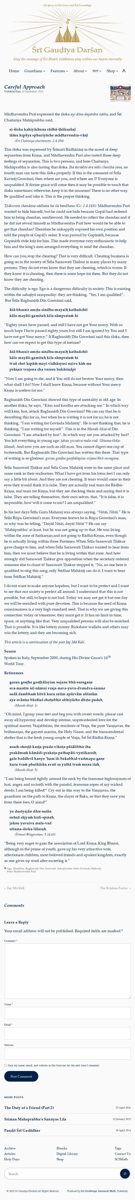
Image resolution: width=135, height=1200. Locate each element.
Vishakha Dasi (12, 91)
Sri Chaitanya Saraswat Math (98, 1191)
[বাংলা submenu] (100, 71)
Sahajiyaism (64, 868)
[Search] (125, 1174)
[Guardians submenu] (44, 71)
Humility (18, 868)
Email (8, 1024)
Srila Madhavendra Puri (21, 871)
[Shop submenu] (117, 71)
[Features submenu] (67, 71)
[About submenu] (86, 71)
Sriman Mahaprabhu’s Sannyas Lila (35, 1119)
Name (8, 1004)
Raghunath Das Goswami (40, 868)
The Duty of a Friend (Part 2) (29, 1107)
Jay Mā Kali (75, 641)
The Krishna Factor (114, 888)
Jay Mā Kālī (15, 888)
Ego (9, 868)
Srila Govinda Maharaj (87, 868)
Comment (10, 940)
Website (8, 1045)
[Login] (124, 71)
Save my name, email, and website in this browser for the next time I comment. (54, 1065)
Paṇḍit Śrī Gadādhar (22, 1130)
